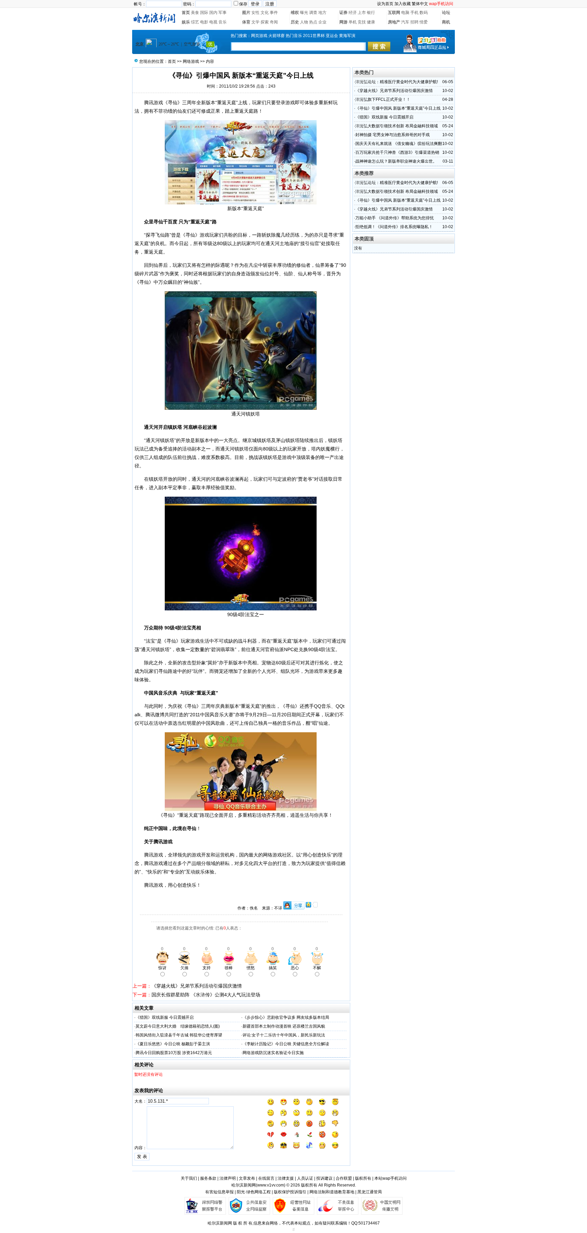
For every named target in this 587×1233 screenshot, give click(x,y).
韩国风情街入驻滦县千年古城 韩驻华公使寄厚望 (179, 1035)
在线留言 (266, 1178)
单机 (353, 22)
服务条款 (208, 1178)
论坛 (446, 12)
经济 (353, 12)
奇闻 (274, 22)
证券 (343, 12)
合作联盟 (344, 1178)
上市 (362, 12)
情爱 (424, 22)
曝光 (304, 12)
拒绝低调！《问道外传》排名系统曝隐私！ (394, 226)
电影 (204, 22)
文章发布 (247, 1178)
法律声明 (227, 1178)
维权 (295, 12)
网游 (343, 22)
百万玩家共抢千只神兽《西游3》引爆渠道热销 (397, 152)
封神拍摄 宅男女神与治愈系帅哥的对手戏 (392, 134)
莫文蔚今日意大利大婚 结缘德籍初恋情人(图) (178, 1026)
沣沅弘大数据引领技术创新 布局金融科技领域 (396, 126)
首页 (186, 12)
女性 (255, 12)
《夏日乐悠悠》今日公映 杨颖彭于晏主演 (173, 1044)
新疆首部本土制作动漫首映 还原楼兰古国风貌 (284, 1026)
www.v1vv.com (270, 1185)
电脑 (405, 12)
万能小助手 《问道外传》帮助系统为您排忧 (394, 218)
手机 (414, 12)
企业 (322, 22)
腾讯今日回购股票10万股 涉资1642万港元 (174, 1052)
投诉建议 (324, 1178)
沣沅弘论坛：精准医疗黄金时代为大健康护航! (396, 81)
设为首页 (385, 3)
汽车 (405, 22)
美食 (195, 12)
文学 (255, 22)
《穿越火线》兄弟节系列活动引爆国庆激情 (197, 986)
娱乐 (186, 22)
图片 (246, 12)
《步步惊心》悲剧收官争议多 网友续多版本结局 (286, 1017)
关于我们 (189, 1178)
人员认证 (305, 1178)
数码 (424, 12)
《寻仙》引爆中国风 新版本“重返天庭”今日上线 (398, 108)
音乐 (222, 22)
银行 (371, 12)
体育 (246, 22)
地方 (322, 12)
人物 (304, 22)
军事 (222, 12)
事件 (274, 12)
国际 (204, 12)
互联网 (394, 12)
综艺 (195, 22)
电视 (213, 22)
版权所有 (363, 1178)
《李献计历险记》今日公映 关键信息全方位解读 (286, 1044)
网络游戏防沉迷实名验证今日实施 (273, 1052)
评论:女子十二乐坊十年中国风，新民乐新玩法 (284, 1035)
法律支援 (286, 1178)
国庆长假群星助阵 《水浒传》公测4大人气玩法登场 (206, 994)
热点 (313, 22)
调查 (313, 12)
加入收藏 (402, 3)
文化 (265, 12)
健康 (371, 22)
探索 (265, 22)
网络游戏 (191, 61)
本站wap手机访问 (390, 1178)
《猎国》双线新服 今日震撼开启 (165, 1017)
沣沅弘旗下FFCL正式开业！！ (382, 99)
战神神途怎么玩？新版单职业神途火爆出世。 (396, 161)
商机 (446, 22)
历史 (295, 22)
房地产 (394, 22)
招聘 (414, 22)
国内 (213, 12)
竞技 (362, 22)
